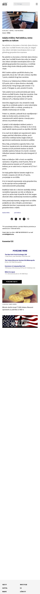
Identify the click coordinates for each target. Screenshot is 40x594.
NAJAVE (4, 591)
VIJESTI (4, 584)
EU (21, 588)
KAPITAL (4, 588)
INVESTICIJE (23, 584)
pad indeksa (17, 212)
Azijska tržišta (6, 212)
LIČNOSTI (23, 591)
